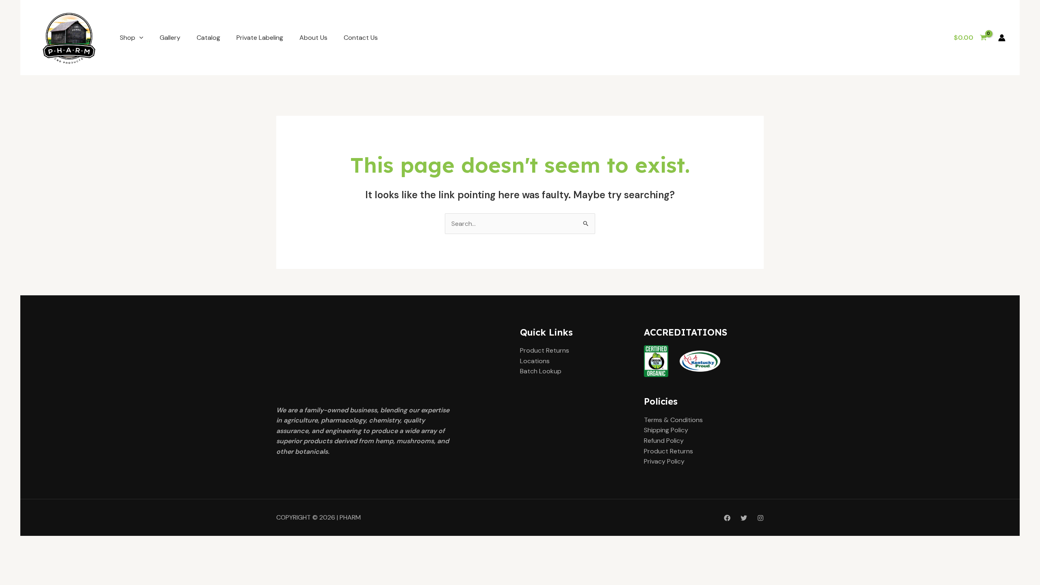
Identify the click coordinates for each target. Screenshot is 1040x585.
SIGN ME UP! (520, 314)
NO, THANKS (520, 339)
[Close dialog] (613, 212)
